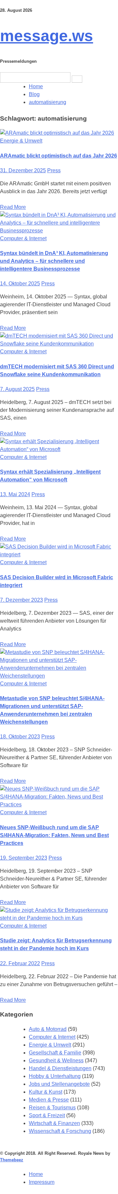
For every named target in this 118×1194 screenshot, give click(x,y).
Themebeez (11, 1159)
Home (36, 1174)
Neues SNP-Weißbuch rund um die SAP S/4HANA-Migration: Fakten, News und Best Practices (54, 835)
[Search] (77, 79)
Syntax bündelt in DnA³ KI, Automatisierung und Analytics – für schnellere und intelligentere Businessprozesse (54, 261)
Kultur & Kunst (45, 1092)
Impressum (41, 1182)
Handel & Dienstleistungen (60, 1068)
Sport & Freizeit (47, 1115)
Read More (13, 207)
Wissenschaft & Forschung (60, 1131)
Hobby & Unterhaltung (55, 1076)
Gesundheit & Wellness (56, 1060)
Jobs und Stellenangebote (59, 1084)
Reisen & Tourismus (52, 1107)
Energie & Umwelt (21, 140)
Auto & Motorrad (48, 1029)
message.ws (46, 35)
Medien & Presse (49, 1099)
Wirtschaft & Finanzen (54, 1123)
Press (54, 170)
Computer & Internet (23, 238)
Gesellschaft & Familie (55, 1052)
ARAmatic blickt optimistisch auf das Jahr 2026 (58, 156)
